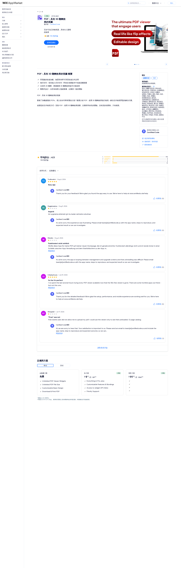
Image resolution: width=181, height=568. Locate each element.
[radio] (45, 365)
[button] (154, 86)
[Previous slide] (107, 64)
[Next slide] (166, 64)
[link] (12, 9)
